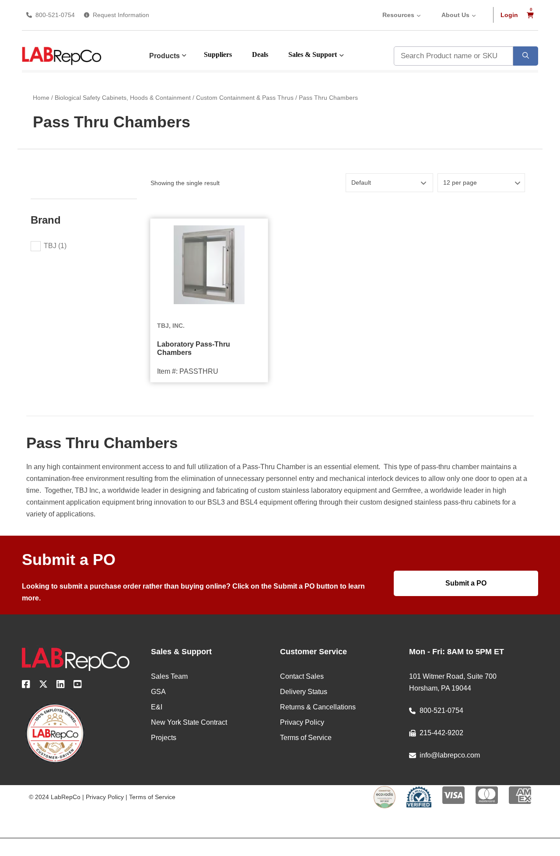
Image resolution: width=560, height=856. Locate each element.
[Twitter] (43, 686)
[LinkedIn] (60, 686)
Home (41, 97)
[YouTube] (78, 686)
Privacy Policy (105, 796)
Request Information (121, 14)
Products (164, 56)
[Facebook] (26, 686)
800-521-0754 (55, 14)
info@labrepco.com (450, 755)
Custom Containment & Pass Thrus (245, 97)
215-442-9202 (441, 733)
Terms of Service (152, 796)
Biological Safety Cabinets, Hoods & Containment (123, 97)
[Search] (525, 56)
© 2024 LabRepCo (54, 796)
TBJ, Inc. (171, 325)
